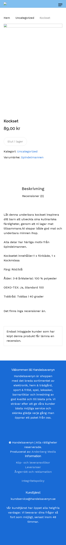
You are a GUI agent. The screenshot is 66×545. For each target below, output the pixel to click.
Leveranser (33, 467)
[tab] (33, 189)
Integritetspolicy (33, 481)
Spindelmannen (32, 157)
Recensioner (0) (33, 196)
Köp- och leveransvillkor (33, 462)
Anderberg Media (44, 451)
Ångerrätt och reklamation (33, 471)
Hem (7, 18)
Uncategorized (24, 18)
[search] (44, 4)
